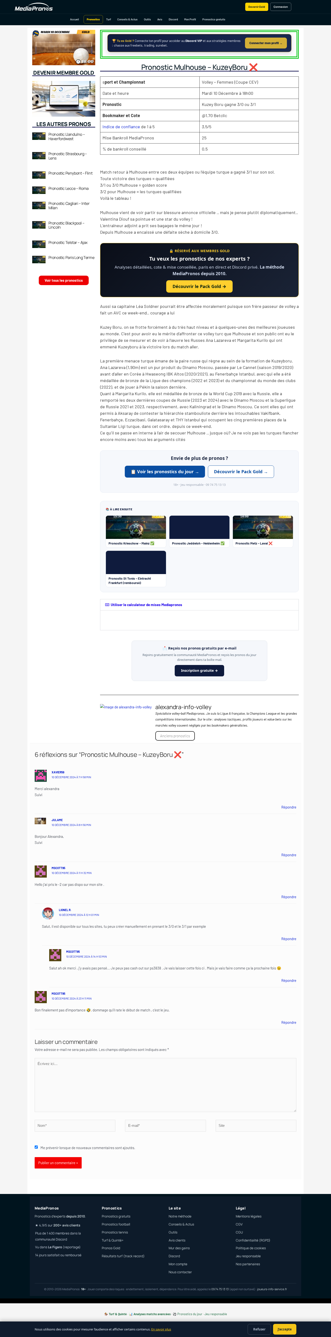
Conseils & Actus (127, 19)
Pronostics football (116, 1224)
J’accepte (285, 1329)
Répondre (288, 807)
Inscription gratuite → (199, 670)
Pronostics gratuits (213, 19)
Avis (159, 19)
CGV (239, 1224)
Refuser (259, 1329)
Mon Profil (190, 19)
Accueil (74, 19)
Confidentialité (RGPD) (253, 1240)
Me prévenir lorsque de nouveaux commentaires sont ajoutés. (87, 1147)
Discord (173, 19)
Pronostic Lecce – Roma (68, 188)
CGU (239, 1232)
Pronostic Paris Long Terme (71, 257)
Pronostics (93, 19)
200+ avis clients (66, 1225)
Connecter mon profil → (266, 43)
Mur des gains (179, 1248)
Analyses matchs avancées (152, 1314)
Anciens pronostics (175, 736)
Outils (147, 19)
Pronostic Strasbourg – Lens (67, 156)
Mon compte (178, 1264)
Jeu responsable (248, 1256)
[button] (199, 604)
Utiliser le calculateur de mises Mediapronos (146, 604)
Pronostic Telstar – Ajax (67, 242)
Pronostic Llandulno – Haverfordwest (66, 136)
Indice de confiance (121, 126)
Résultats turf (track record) (123, 1256)
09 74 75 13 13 (220, 1289)
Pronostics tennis (115, 1232)
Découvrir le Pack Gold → (199, 286)
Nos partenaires (248, 1264)
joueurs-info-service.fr (272, 1289)
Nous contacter (180, 1272)
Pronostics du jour (189, 1314)
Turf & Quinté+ (113, 1240)
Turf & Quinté (118, 1314)
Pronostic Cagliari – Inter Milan (69, 205)
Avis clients (177, 1240)
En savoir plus (161, 1329)
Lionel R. (65, 910)
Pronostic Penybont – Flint (70, 173)
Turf (108, 19)
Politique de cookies (251, 1248)
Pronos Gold (111, 1248)
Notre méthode (180, 1216)
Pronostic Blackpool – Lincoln (66, 225)
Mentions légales (248, 1216)
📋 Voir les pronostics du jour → (165, 471)
